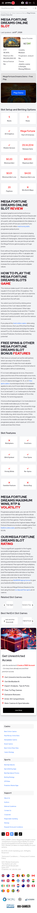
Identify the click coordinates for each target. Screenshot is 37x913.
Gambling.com (5, 13)
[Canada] (3, 880)
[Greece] (18, 880)
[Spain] (8, 890)
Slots (23, 13)
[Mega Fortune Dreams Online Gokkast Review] (18, 885)
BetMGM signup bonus (21, 580)
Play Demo (18, 92)
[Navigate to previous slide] (4, 605)
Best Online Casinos (10, 731)
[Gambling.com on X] (3, 834)
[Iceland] (23, 880)
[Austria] (13, 875)
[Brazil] (28, 875)
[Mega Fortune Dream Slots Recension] (13, 890)
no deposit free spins (22, 590)
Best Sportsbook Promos (11, 773)
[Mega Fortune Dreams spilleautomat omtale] (28, 885)
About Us (7, 798)
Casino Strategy (9, 752)
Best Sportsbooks (9, 765)
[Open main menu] (3, 3)
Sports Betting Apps (10, 769)
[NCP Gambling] (9, 899)
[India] (33, 880)
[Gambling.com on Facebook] (11, 834)
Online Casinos (15, 13)
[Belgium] (18, 875)
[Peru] (33, 885)
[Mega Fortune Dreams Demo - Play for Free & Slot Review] (3, 875)
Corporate (7, 815)
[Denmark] (8, 880)
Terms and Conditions (10, 856)
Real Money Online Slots (11, 736)
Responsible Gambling (11, 819)
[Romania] (3, 890)
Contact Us (7, 810)
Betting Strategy (9, 777)
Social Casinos (8, 744)
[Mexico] (13, 885)
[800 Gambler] (23, 906)
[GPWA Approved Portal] (10, 906)
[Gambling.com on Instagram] (16, 834)
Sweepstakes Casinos (10, 740)
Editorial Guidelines (10, 806)
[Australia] (8, 875)
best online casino (20, 323)
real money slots (23, 226)
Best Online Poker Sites (11, 748)
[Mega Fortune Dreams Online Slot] (33, 875)
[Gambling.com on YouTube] (7, 834)
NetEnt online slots (7, 528)
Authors (6, 802)
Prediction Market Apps (11, 785)
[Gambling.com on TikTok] (20, 834)
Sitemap (6, 823)
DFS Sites (7, 781)
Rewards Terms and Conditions (13, 827)
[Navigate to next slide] (32, 605)
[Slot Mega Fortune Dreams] (8, 885)
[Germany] (13, 880)
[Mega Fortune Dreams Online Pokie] (23, 885)
